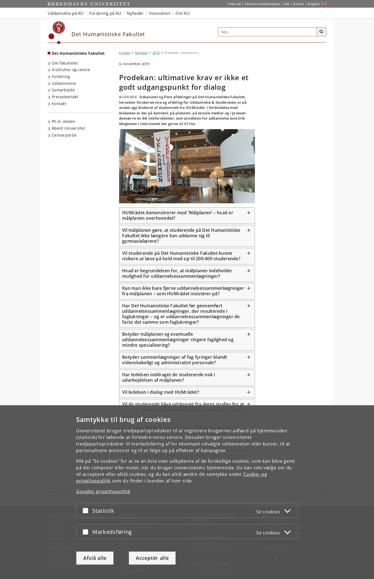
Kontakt (59, 103)
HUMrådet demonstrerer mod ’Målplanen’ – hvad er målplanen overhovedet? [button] (177, 215)
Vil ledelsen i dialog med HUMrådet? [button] (160, 392)
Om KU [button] (183, 13)
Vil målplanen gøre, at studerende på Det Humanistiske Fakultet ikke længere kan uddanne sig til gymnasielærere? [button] (181, 235)
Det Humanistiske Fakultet (78, 53)
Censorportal (64, 135)
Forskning (61, 76)
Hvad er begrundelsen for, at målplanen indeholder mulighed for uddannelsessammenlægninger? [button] (177, 273)
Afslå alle (95, 558)
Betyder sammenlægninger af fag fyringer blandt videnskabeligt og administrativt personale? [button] (174, 360)
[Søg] (321, 32)
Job (286, 3)
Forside (124, 53)
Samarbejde (63, 89)
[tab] (187, 216)
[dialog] (187, 492)
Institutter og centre (71, 69)
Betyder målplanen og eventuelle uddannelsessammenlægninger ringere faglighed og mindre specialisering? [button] (178, 339)
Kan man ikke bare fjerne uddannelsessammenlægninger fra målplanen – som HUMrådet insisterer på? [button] (183, 291)
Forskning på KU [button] (105, 13)
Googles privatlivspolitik (103, 491)
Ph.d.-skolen (63, 121)
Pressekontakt (65, 96)
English (314, 3)
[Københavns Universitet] (56, 32)
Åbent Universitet (68, 128)
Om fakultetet (65, 63)
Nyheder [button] (135, 13)
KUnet (298, 3)
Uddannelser (64, 83)
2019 (156, 53)
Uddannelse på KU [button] (66, 13)
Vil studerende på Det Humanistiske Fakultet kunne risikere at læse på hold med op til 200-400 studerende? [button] (181, 256)
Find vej (234, 3)
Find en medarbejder (262, 3)
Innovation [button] (159, 13)
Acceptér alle (152, 558)
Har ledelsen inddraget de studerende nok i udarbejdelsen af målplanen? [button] (168, 377)
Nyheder (141, 53)
